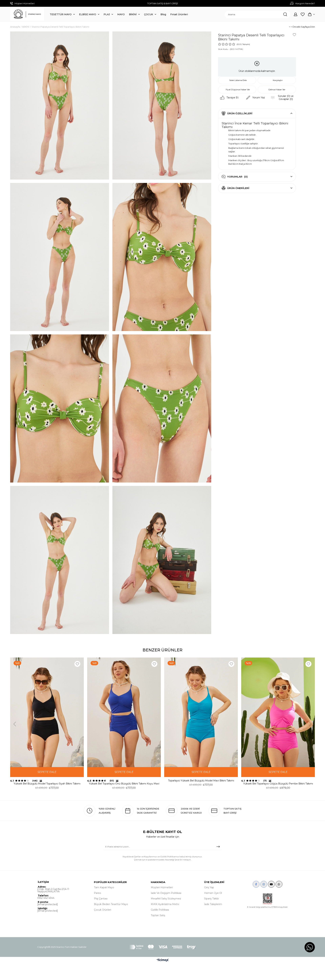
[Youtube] (271, 884)
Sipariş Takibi (211, 898)
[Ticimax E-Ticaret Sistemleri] (163, 960)
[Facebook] (256, 884)
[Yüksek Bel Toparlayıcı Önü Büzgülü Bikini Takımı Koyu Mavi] (124, 712)
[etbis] (267, 899)
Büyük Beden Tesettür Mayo (111, 904)
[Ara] (285, 14)
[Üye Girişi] (295, 14)
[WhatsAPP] (279, 884)
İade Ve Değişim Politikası (166, 893)
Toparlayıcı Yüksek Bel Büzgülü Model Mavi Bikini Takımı (201, 780)
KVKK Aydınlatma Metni (165, 904)
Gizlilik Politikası (160, 909)
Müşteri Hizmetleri (162, 887)
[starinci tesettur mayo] (27, 14)
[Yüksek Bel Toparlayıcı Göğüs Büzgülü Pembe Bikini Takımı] (278, 712)
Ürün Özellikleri (239, 113)
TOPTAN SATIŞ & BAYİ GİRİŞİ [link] (162, 3)
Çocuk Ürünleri (102, 909)
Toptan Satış (158, 915)
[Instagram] (263, 884)
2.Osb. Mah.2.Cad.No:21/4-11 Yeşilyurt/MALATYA (53, 890)
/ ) (245, 44)
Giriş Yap (209, 887)
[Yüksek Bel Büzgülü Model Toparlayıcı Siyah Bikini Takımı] (47, 712)
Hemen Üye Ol (213, 893)
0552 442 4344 (45, 897)
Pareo (97, 893)
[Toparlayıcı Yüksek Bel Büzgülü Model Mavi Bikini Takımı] (201, 712)
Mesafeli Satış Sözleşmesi (166, 898)
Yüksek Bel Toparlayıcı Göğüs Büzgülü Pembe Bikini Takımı (278, 783)
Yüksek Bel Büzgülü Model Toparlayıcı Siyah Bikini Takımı (47, 783)
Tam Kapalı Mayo (104, 887)
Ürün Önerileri (238, 188)
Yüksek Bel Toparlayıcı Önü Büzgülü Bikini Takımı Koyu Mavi (124, 783)
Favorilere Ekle (77, 664)
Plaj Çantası (100, 898)
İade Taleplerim (213, 904)
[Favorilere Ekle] (294, 34)
